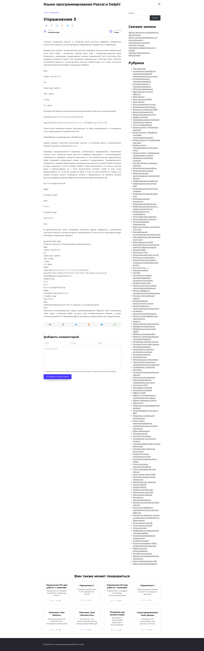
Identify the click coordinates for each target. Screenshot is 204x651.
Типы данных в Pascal (142, 525)
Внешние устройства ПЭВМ (145, 110)
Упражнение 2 (86, 585)
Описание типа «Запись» (56, 613)
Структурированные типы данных (147, 613)
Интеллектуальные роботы (145, 168)
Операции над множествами (117, 613)
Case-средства (139, 69)
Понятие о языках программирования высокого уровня (142, 47)
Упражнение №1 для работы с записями (117, 586)
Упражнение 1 (147, 585)
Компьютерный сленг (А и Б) (146, 255)
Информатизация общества (145, 181)
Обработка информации (144, 326)
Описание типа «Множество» (87, 613)
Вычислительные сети (143, 112)
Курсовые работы (140, 270)
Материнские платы (142, 283)
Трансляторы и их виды (139, 43)
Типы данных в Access (142, 523)
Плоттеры (137, 370)
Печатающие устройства (144, 367)
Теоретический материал (144, 482)
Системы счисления (142, 436)
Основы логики (140, 357)
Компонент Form (140, 252)
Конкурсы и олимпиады (144, 258)
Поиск (131, 13)
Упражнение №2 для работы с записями (56, 586)
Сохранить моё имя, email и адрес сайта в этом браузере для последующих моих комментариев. (81, 371)
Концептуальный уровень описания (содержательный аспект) (145, 262)
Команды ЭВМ (139, 250)
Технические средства (143, 492)
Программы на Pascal (142, 390)
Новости (136, 321)
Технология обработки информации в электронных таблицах (146, 510)
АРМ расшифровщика (143, 89)
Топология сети (140, 528)
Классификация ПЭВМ (143, 242)
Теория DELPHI (139, 485)
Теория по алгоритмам (143, 490)
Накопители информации (145, 314)
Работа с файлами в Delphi (145, 400)
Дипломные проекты (142, 122)
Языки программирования (145, 564)
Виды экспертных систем (144, 104)
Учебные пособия (141, 541)
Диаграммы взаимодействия (146, 120)
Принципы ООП (140, 385)
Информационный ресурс (145, 204)
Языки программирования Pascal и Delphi (82, 4)
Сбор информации (141, 431)
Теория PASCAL (139, 487)
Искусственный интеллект (145, 217)
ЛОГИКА (136, 273)
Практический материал (144, 377)
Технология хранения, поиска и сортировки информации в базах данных (146, 517)
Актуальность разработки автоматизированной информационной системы (145, 73)
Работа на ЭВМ (139, 393)
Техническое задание (142, 495)
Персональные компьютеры (145, 360)
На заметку (138, 311)
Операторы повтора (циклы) (145, 342)
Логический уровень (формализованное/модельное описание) (143, 278)
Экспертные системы (142, 554)
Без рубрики (138, 102)
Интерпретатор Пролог (143, 171)
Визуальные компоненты (144, 107)
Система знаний (140, 434)
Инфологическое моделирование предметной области (146, 175)
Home (46, 13)
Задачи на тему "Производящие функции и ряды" (145, 147)
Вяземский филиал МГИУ (144, 115)
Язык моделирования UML (145, 561)
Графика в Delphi (140, 117)
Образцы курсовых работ (144, 334)
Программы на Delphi (142, 388)
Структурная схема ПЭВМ (144, 474)
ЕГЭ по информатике (142, 125)
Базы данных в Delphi (142, 99)
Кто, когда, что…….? (141, 268)
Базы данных (138, 97)
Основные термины (142, 355)
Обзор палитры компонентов (146, 324)
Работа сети (138, 403)
